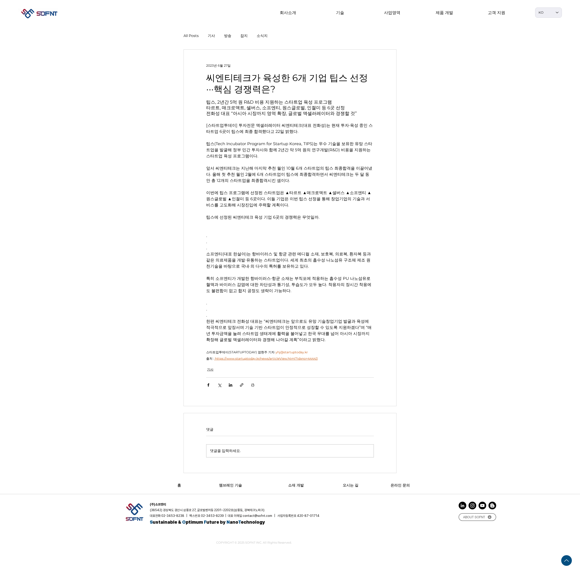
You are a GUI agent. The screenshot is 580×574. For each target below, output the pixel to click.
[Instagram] (472, 505)
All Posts (191, 36)
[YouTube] (482, 505)
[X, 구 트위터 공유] (219, 385)
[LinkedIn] (462, 505)
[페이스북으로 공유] (208, 385)
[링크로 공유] (241, 385)
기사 (211, 36)
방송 (227, 36)
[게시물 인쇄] (253, 385)
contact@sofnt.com (257, 516)
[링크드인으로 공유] (230, 385)
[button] (340, 12)
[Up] (566, 560)
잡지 (244, 36)
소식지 (262, 36)
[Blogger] (492, 505)
